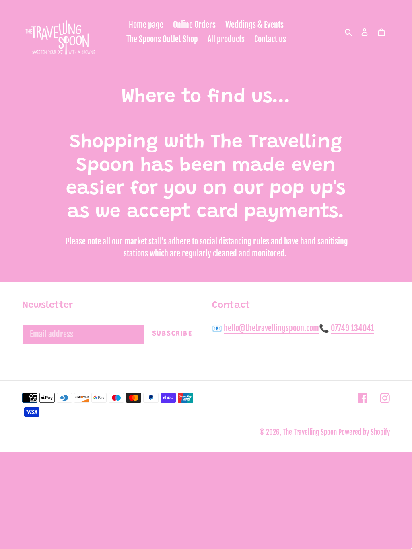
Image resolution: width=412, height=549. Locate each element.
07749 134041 (352, 328)
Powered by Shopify (364, 432)
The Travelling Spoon (310, 432)
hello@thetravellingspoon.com (271, 328)
